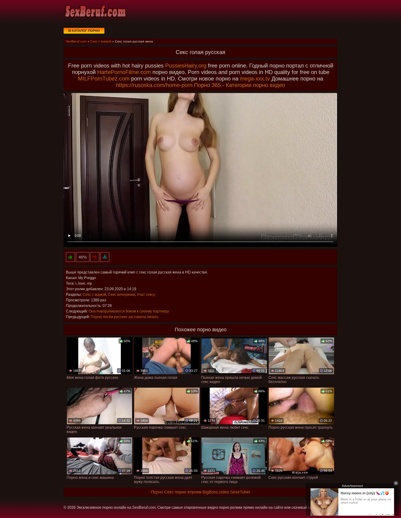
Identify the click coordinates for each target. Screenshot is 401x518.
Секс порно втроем (182, 492)
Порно (157, 492)
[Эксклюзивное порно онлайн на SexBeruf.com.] (95, 11)
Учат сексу (146, 294)
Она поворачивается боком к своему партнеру (129, 311)
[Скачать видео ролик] (104, 257)
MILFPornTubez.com (103, 78)
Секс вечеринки (121, 294)
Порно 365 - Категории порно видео (239, 85)
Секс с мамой (94, 294)
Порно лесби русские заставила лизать (124, 317)
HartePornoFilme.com (124, 72)
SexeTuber (240, 492)
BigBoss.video (216, 492)
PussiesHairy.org (185, 65)
